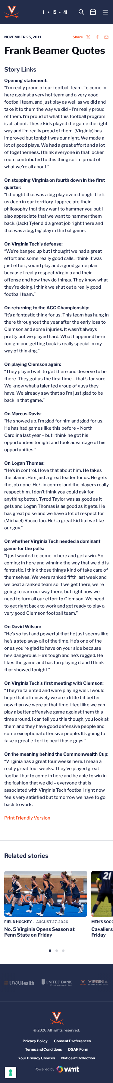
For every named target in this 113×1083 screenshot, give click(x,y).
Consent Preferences (72, 1041)
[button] (50, 950)
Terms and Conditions (43, 1049)
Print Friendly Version (27, 818)
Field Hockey (18, 922)
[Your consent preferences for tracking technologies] (10, 1072)
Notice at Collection (78, 1058)
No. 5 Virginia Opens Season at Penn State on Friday (39, 932)
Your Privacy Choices (36, 1058)
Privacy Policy (35, 1041)
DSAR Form (78, 1049)
